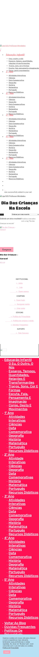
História (15, 439)
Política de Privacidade (11, 648)
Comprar (6, 249)
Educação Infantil (18, 360)
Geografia (16, 436)
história (15, 481)
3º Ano (9, 496)
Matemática (18, 443)
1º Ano (9, 413)
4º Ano (9, 538)
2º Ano (9, 454)
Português (17, 447)
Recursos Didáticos (23, 451)
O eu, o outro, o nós (21, 365)
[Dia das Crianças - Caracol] (9, 235)
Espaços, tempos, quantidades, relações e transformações (22, 376)
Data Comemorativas (21, 475)
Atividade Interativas (17, 460)
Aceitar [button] (7, 652)
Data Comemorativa (20, 430)
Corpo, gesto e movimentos (20, 407)
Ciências (15, 424)
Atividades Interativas (17, 418)
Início (2, 215)
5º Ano (9, 580)
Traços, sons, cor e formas (23, 388)
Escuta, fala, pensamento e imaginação (20, 397)
